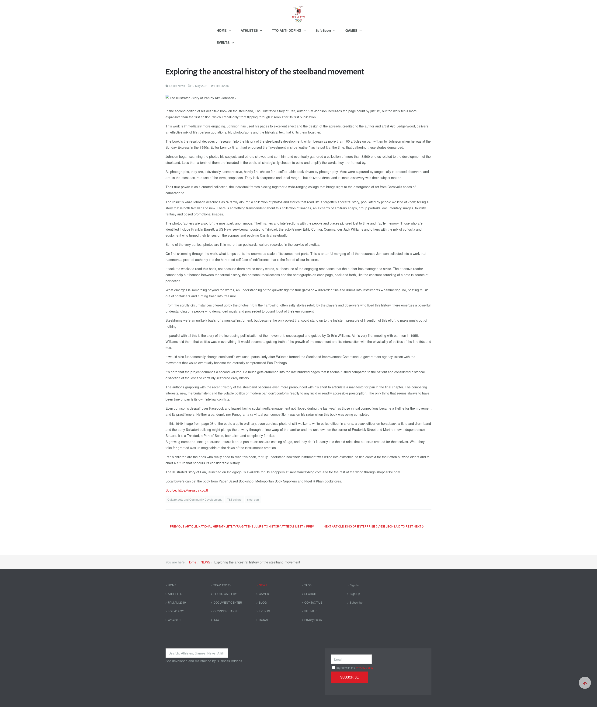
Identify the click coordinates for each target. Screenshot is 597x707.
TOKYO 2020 (176, 611)
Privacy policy (364, 667)
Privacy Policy (313, 620)
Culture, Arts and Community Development (194, 499)
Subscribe (356, 602)
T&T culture (234, 499)
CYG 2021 (174, 620)
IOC (216, 620)
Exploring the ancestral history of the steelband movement (265, 72)
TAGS (308, 585)
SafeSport (324, 30)
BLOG (263, 602)
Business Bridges (229, 660)
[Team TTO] (298, 12)
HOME (222, 30)
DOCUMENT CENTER (227, 602)
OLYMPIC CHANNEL (226, 611)
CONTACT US (313, 602)
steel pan (253, 499)
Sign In (354, 585)
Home (191, 562)
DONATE (264, 620)
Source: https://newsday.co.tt (187, 490)
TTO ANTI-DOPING (287, 30)
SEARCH (310, 594)
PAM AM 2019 (177, 602)
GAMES (351, 30)
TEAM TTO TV (222, 585)
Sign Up (355, 594)
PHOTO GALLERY (225, 594)
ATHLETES (250, 30)
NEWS (205, 562)
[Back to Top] (585, 683)
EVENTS (223, 42)
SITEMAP (310, 611)
